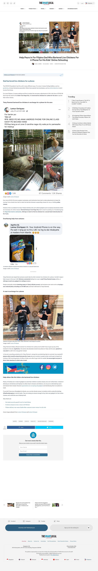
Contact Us (36, 541)
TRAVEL (43, 8)
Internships (43, 541)
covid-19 (27, 421)
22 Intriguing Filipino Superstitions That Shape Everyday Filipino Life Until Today (81, 117)
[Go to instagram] (7, 3)
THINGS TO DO (32, 8)
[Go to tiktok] (14, 3)
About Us (30, 541)
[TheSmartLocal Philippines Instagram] (48, 367)
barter (15, 421)
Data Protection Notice (63, 541)
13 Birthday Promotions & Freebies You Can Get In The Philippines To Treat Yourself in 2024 (81, 109)
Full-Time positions (51, 541)
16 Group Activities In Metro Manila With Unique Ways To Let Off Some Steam (81, 124)
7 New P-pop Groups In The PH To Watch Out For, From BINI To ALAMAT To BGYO (81, 102)
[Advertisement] (33, 481)
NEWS (22, 8)
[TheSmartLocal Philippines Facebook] (42, 367)
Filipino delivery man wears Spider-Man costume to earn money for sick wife (25, 407)
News (51, 63)
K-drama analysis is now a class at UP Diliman (17, 404)
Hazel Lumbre (38, 63)
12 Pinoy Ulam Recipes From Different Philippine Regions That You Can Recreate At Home (81, 132)
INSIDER (52, 8)
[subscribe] (88, 527)
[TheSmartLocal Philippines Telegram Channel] (55, 367)
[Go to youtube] (11, 3)
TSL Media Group (55, 554)
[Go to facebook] (4, 3)
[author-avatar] (33, 64)
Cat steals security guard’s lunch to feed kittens (18, 402)
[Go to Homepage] (46, 3)
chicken (21, 421)
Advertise (24, 541)
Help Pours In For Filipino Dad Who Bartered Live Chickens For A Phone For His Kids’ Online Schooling (49, 58)
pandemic (51, 421)
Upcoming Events (72, 8)
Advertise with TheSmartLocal (26, 527)
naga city (33, 421)
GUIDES (61, 8)
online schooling (42, 421)
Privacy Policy (73, 541)
